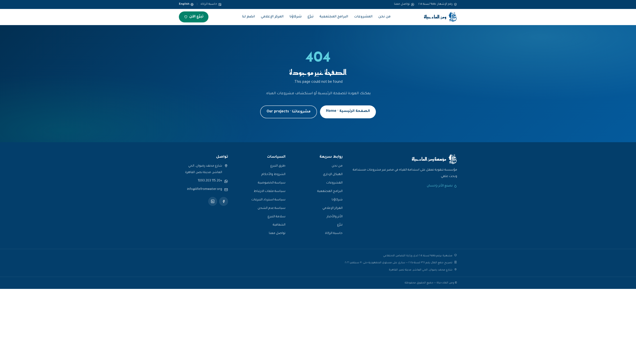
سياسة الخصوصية (271, 183)
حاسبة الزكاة (208, 4)
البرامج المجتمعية (333, 17)
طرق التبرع (277, 166)
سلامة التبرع (276, 217)
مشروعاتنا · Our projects (289, 112)
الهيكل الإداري (333, 174)
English (184, 4)
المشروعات (363, 17)
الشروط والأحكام (273, 174)
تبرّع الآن (196, 17)
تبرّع (311, 17)
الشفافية (279, 225)
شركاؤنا (295, 17)
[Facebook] (223, 201)
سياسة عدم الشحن (271, 208)
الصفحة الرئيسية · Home (348, 111)
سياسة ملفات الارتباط (269, 191)
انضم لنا (248, 17)
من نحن (384, 17)
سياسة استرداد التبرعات (268, 200)
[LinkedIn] (212, 201)
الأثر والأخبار (335, 217)
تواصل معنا (277, 233)
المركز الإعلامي (272, 17)
